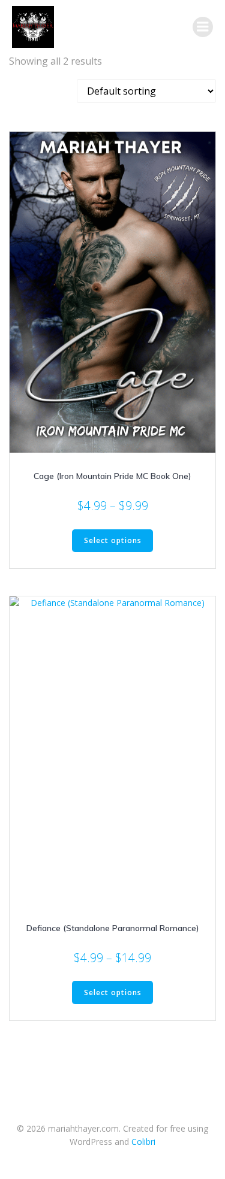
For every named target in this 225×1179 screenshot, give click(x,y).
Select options (113, 540)
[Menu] (203, 27)
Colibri (143, 1141)
